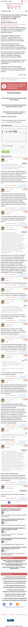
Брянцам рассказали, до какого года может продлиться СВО (14, 568)
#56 (12, 289)
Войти (10, 1)
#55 (12, 301)
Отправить (5, 151)
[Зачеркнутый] (8, 131)
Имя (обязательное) (7, 125)
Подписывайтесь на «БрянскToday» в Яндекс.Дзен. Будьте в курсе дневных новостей (16, 86)
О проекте (12, 614)
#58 (12, 227)
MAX (10, 604)
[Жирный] (2, 131)
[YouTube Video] (16, 131)
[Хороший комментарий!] (24, 159)
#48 (12, 445)
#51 (12, 380)
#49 (12, 429)
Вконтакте (4, 604)
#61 (12, 159)
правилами (4, 122)
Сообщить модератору (11, 185)
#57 (12, 278)
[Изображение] (10, 131)
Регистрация (4, 1)
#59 (12, 212)
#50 (12, 399)
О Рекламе (4, 614)
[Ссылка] (12, 131)
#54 (12, 324)
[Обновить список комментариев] (11, 156)
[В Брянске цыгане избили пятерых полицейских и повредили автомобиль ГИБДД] (14, 25)
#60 (12, 189)
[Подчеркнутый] (6, 131)
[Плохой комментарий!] (26, 159)
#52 (12, 355)
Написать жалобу (21, 614)
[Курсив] (4, 131)
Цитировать (23, 185)
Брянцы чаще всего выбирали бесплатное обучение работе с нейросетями (14, 561)
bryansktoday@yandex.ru (11, 79)
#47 (12, 486)
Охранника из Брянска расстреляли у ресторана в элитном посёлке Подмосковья (14, 564)
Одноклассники (17, 604)
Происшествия (6, 20)
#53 (12, 340)
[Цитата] (14, 131)
